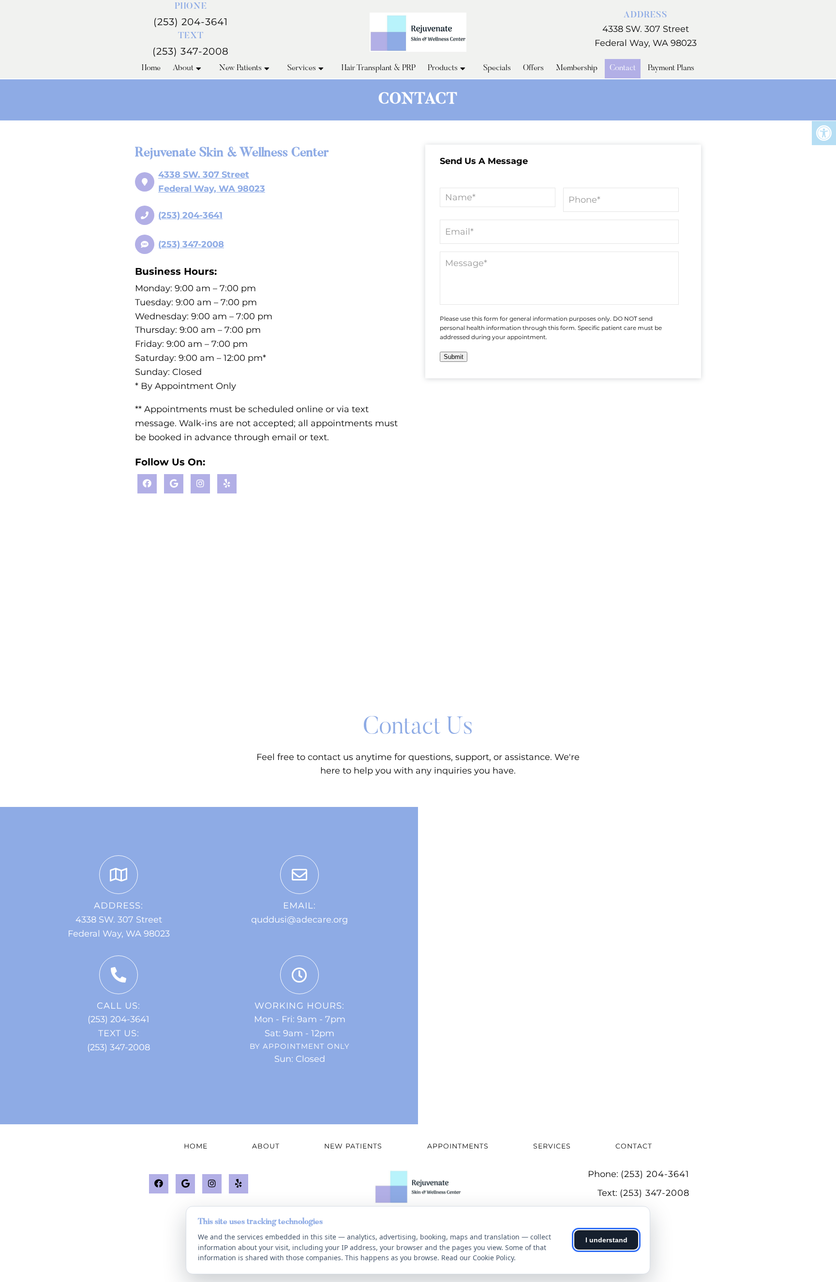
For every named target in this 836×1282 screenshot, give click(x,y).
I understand (606, 1240)
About (183, 68)
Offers (533, 68)
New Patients (240, 68)
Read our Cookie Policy (477, 1257)
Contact (623, 68)
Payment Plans (671, 68)
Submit (453, 356)
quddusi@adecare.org (299, 919)
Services (301, 68)
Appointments (458, 1146)
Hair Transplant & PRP (379, 68)
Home (151, 68)
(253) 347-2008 (190, 51)
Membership (576, 68)
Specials (497, 68)
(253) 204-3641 (190, 22)
